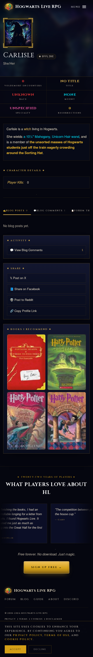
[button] (18, 32)
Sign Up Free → (46, 567)
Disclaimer (54, 619)
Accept (15, 649)
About (53, 599)
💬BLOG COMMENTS (49, 210)
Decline (40, 649)
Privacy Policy (27, 635)
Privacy (10, 619)
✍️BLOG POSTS (15, 210)
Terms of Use (56, 635)
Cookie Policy (19, 639)
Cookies (37, 619)
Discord (71, 599)
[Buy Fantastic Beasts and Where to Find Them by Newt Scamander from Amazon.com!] (26, 362)
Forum (10, 599)
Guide (39, 599)
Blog (25, 599)
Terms (23, 619)
